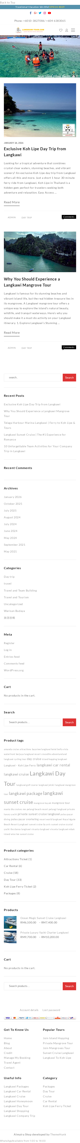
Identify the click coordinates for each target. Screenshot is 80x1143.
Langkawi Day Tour (16, 1106)
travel (8, 583)
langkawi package (26, 793)
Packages (10, 893)
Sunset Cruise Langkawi (58, 1052)
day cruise (34, 759)
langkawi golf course (27, 785)
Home (8, 1038)
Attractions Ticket (16, 859)
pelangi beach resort (37, 809)
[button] (23, 1140)
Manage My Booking (17, 1057)
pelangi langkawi (58, 809)
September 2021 (14, 544)
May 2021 (10, 551)
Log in (8, 649)
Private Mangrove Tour (58, 1043)
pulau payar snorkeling (25, 819)
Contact (9, 1067)
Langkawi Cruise (14, 1096)
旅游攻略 (9, 617)
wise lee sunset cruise (22, 834)
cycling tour (20, 759)
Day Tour (10, 879)
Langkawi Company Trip (19, 1115)
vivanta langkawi (40, 829)
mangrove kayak (42, 803)
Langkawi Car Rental (17, 1091)
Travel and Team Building (20, 590)
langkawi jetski (47, 785)
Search (69, 722)
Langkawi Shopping (16, 1111)
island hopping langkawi (54, 759)
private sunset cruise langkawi (39, 814)
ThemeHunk (58, 1134)
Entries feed (12, 656)
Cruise (8, 872)
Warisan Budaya (14, 610)
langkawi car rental (53, 765)
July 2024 (10, 524)
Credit (8, 1052)
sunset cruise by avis (40, 824)
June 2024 (10, 530)
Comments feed (14, 663)
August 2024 (12, 517)
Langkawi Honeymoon (18, 1101)
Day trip (27, 217)
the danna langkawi (20, 829)
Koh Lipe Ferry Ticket (18, 886)
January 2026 (13, 497)
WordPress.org (14, 670)
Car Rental (11, 866)
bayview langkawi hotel (44, 749)
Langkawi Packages (16, 1086)
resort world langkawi (50, 819)
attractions (25, 749)
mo (24, 809)
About (8, 1048)
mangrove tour (61, 802)
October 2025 (13, 503)
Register (9, 643)
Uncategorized (13, 604)
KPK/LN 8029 (57, 6)
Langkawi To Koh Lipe (57, 1057)
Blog (7, 1043)
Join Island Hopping (56, 1038)
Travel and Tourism (16, 597)
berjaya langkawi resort (28, 754)
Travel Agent (12, 1062)
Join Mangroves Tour (56, 1048)
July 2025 (10, 510)
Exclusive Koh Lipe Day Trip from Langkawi (32, 404)
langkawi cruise (16, 774)
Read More (12, 203)
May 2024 (10, 537)
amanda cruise (11, 749)
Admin (12, 217)
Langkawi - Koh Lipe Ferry (20, 765)
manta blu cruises (13, 809)
